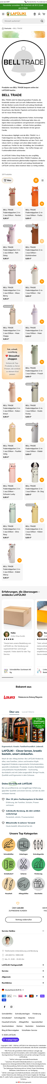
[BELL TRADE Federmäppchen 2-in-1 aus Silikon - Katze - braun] (12, 392)
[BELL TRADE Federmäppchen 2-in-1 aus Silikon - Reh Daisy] (12, 233)
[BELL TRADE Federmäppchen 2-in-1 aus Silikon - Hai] (34, 274)
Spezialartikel (37, 1022)
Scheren (31, 1018)
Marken (20, 1026)
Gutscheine (40, 1026)
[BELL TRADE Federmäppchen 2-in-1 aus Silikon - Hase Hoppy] (12, 314)
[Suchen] (42, 21)
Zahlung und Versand (24, 1075)
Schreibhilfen (7, 1014)
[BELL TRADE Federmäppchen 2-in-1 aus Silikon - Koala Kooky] (34, 392)
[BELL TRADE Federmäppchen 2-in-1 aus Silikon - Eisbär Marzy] (12, 553)
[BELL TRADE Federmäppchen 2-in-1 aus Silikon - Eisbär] (34, 432)
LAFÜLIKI (12, 1035)
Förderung (37, 1014)
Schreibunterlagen (22, 1014)
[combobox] (23, 21)
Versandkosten (6, 1053)
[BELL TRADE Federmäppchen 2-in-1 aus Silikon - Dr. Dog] (34, 472)
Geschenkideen (8, 1026)
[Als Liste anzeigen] (42, 180)
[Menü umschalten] (3, 14)
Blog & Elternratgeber (10, 1030)
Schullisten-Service (29, 1030)
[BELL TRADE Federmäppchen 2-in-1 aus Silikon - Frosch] (34, 354)
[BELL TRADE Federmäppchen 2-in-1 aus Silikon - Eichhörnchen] (34, 233)
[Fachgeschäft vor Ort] (34, 14)
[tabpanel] (23, 747)
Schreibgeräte (19, 1018)
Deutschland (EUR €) (13, 990)
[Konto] (39, 14)
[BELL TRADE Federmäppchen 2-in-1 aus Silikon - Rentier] (12, 196)
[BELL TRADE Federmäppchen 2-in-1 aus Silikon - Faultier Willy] (12, 432)
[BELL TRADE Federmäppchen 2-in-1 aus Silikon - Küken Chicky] (34, 513)
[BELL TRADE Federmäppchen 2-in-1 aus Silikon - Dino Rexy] (12, 513)
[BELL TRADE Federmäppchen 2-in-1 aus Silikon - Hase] (34, 314)
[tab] (14, 712)
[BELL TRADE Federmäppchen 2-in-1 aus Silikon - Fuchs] (34, 196)
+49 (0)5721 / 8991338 (14, 955)
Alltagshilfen (24, 1022)
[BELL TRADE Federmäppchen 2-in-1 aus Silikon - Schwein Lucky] (12, 472)
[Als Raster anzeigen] (36, 180)
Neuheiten (29, 1026)
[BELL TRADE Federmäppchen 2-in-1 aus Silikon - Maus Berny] (12, 274)
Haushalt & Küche (9, 1022)
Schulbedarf (7, 1018)
